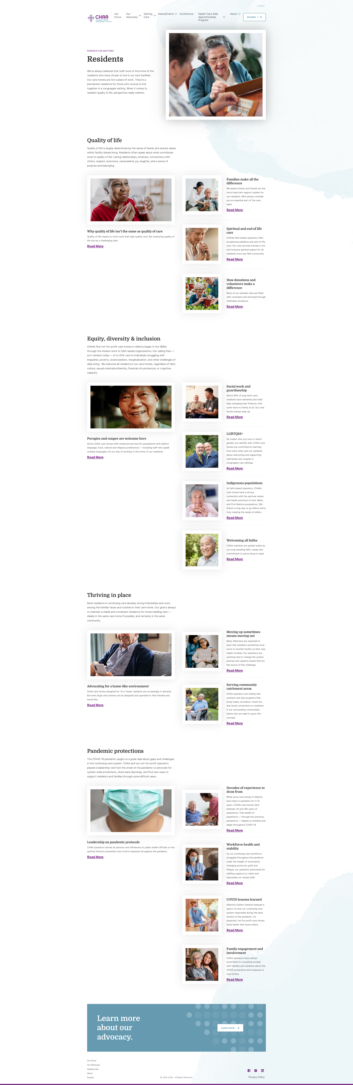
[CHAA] (99, 18)
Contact (261, 6)
